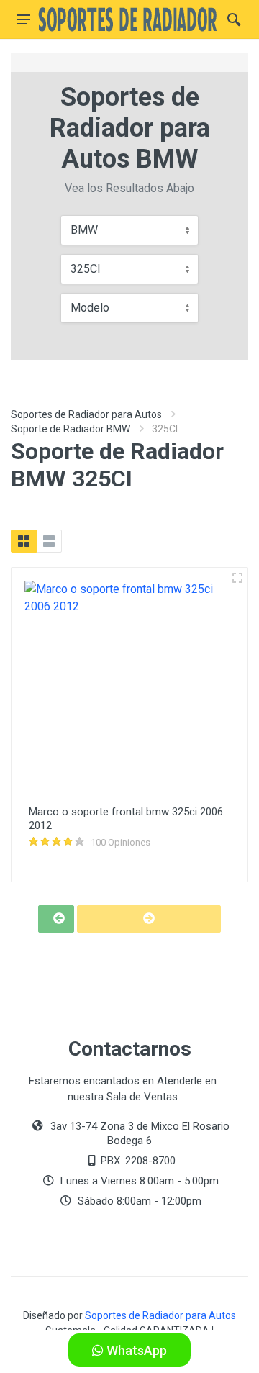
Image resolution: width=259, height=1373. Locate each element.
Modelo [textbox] (90, 307)
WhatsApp (135, 1350)
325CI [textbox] (86, 269)
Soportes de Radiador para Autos (86, 414)
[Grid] (24, 541)
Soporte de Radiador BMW (70, 429)
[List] (49, 541)
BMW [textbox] (84, 230)
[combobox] (129, 230)
